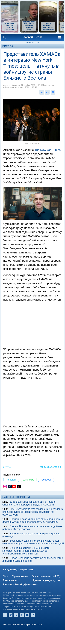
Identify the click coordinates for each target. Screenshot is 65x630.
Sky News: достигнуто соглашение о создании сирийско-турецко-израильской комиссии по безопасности (32, 512)
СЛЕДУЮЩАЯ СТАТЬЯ (49, 467)
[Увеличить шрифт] (47, 92)
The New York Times (48, 150)
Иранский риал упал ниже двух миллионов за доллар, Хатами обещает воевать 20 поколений (32, 520)
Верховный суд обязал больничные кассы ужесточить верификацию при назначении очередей (33, 542)
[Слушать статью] (56, 92)
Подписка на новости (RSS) (46, 576)
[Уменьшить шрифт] (41, 92)
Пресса (7, 46)
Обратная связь (20, 576)
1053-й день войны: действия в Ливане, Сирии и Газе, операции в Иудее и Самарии (29, 503)
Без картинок (10, 580)
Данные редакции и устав (46, 580)
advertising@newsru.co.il (25, 584)
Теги (5, 576)
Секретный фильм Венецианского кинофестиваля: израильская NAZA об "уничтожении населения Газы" (26, 551)
